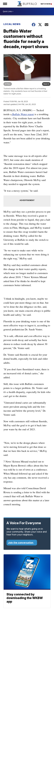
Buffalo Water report (23, 114)
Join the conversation (21, 542)
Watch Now (46, 4)
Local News (12, 24)
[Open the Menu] (4, 4)
